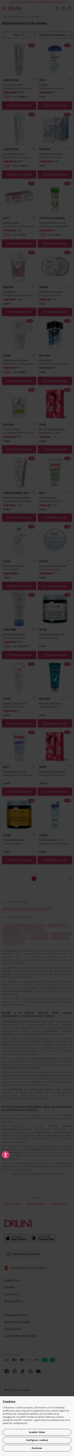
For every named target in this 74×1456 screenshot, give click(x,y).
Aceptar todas (37, 1432)
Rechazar (37, 1448)
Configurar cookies (37, 1440)
